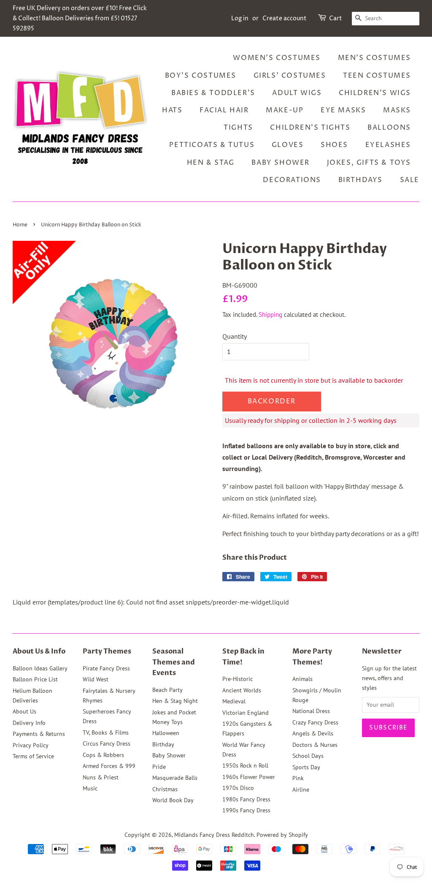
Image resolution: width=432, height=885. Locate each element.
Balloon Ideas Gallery (40, 668)
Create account (284, 18)
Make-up (284, 110)
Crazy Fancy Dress (315, 722)
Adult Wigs (296, 93)
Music (90, 788)
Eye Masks (343, 110)
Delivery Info (29, 723)
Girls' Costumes (290, 75)
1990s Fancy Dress (246, 810)
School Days (308, 756)
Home (20, 225)
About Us (24, 711)
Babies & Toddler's (213, 93)
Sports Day (306, 767)
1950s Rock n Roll (245, 765)
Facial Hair (224, 110)
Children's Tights (310, 127)
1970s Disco (238, 788)
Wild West (95, 679)
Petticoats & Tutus (211, 145)
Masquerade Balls (174, 778)
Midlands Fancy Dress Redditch (214, 835)
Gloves (288, 145)
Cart (335, 18)
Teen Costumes (377, 75)
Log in (239, 18)
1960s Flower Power (248, 777)
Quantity (234, 336)
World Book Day (173, 800)
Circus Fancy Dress (106, 743)
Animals (302, 679)
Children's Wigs (375, 93)
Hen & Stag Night (175, 701)
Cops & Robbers (103, 755)
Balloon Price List (35, 679)
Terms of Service (33, 756)
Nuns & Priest (101, 777)
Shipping (270, 314)
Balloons (389, 127)
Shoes (334, 145)
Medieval (234, 701)
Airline (300, 789)
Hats (172, 110)
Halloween (165, 733)
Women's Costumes (277, 58)
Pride (159, 767)
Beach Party (167, 690)
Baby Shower (280, 162)
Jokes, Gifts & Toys (369, 162)
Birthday (163, 744)
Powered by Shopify (282, 835)
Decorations (292, 180)
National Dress (311, 711)
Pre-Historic (237, 679)
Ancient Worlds (241, 690)
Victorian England (245, 712)
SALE (409, 180)
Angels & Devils (312, 733)
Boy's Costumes (200, 75)
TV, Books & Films (106, 732)
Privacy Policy (31, 745)
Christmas (165, 789)
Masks (397, 110)
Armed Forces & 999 (109, 766)
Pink (298, 778)
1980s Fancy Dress (246, 799)
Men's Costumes (374, 58)
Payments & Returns (39, 734)
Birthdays (360, 180)
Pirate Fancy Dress (106, 668)
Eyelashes (388, 145)
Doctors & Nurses (315, 745)
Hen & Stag (211, 162)
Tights (238, 127)
